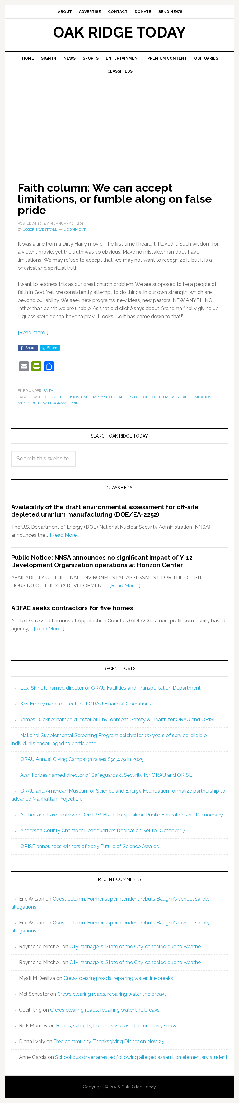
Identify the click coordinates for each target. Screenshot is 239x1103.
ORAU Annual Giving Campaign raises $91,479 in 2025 (82, 759)
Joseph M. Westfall (170, 397)
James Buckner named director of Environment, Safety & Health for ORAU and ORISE (118, 720)
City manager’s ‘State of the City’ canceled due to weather (135, 947)
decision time (76, 397)
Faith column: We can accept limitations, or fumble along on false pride (115, 198)
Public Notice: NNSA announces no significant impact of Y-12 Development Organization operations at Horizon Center (102, 561)
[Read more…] (33, 333)
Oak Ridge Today (119, 32)
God (144, 397)
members (27, 403)
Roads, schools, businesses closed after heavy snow (116, 1026)
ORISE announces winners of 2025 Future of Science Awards (89, 846)
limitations (202, 397)
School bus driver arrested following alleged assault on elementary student (141, 1057)
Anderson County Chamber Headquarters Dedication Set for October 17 (102, 831)
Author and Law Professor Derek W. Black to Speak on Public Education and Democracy (121, 815)
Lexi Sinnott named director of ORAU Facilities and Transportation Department (110, 688)
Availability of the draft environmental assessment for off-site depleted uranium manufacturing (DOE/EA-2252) (105, 510)
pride (75, 403)
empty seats (103, 397)
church (53, 397)
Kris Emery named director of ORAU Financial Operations (85, 704)
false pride (128, 397)
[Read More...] (65, 535)
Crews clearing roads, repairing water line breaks (118, 978)
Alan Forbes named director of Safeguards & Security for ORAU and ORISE (106, 775)
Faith (48, 391)
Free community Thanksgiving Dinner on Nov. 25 (109, 1041)
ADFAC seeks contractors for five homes (72, 608)
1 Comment (75, 229)
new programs (53, 403)
